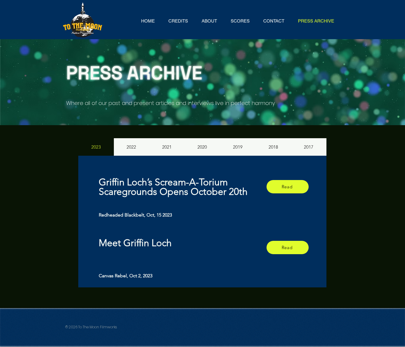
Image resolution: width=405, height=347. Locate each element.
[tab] (96, 147)
